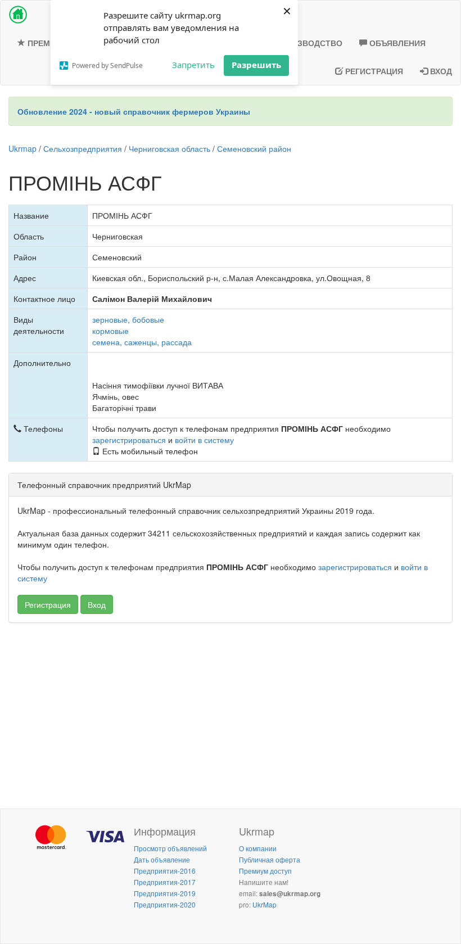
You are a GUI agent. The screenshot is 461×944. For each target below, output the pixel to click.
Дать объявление (162, 859)
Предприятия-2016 (165, 870)
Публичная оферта (269, 859)
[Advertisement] (230, 713)
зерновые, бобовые (128, 319)
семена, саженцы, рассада (142, 341)
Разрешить (256, 64)
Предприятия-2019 (165, 893)
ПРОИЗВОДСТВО (307, 42)
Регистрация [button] (48, 604)
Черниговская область (169, 148)
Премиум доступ (265, 870)
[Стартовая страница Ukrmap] (18, 15)
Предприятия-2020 (165, 904)
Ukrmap (22, 148)
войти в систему (204, 439)
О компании (258, 848)
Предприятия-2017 (165, 882)
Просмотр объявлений (170, 848)
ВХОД (440, 70)
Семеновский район (254, 148)
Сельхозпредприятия (82, 148)
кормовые (110, 330)
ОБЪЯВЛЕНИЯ (396, 42)
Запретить (193, 64)
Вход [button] (97, 604)
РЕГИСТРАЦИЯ (373, 70)
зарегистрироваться (129, 439)
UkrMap (264, 904)
